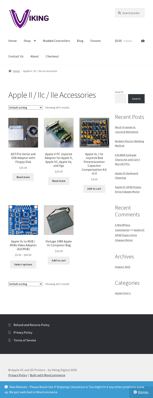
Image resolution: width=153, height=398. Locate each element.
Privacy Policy (23, 332)
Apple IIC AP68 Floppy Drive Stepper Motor (129, 235)
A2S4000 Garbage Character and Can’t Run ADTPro (127, 159)
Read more (23, 177)
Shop (27, 41)
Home (12, 41)
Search (119, 92)
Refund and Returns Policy (31, 325)
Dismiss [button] (143, 392)
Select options (23, 264)
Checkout (52, 56)
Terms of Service (25, 340)
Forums (95, 41)
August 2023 (122, 267)
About (34, 56)
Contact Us (16, 56)
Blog (80, 41)
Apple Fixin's (123, 293)
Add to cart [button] (94, 188)
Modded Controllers (56, 41)
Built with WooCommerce (47, 375)
